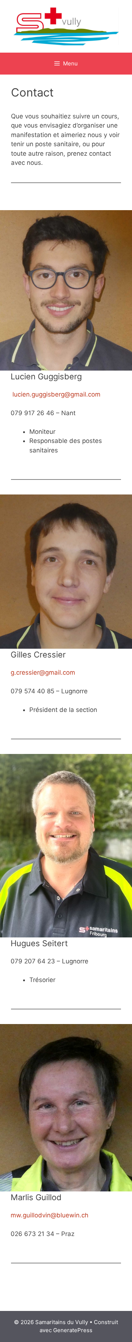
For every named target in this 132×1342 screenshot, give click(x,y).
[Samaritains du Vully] (66, 26)
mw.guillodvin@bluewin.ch (49, 1215)
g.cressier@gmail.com (43, 672)
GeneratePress (72, 1330)
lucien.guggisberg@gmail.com (56, 394)
